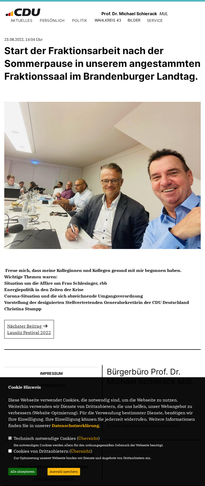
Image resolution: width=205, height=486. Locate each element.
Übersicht (88, 438)
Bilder (134, 20)
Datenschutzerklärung (75, 425)
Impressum (51, 373)
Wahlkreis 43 (107, 20)
